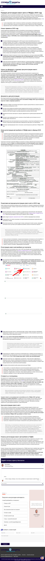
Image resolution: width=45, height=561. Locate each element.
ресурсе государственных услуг (24, 250)
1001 (40, 33)
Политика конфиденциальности (7, 556)
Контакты (24, 554)
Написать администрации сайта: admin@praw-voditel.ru (11, 554)
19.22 (43, 18)
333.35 (23, 380)
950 (7, 35)
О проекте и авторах (30, 554)
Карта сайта (16, 556)
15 (16, 77)
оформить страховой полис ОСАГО (16, 216)
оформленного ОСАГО (18, 79)
